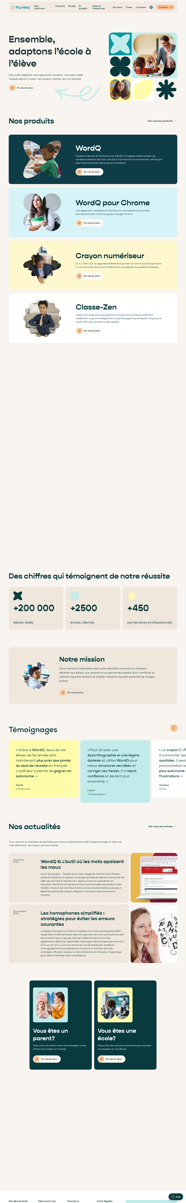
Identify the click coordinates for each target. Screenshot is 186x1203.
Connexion (141, 7)
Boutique (117, 7)
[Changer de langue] (151, 7)
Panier (129, 7)
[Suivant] (173, 728)
